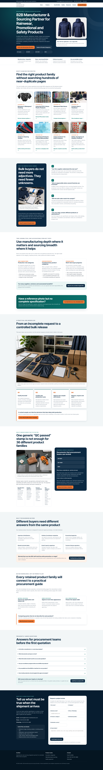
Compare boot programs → (60, 118)
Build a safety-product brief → (78, 149)
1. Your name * (53, 705)
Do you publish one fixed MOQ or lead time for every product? (33, 668)
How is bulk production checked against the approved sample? (33, 673)
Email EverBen (70, 755)
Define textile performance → (24, 149)
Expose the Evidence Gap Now (65, 487)
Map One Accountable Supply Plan (76, 285)
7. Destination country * (55, 722)
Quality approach (49, 759)
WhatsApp (85, 1)
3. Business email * (54, 710)
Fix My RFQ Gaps (82, 4)
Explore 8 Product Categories (43, 47)
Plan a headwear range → (77, 118)
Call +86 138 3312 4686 (72, 757)
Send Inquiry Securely (56, 739)
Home (41, 4)
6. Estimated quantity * (72, 716)
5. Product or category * (55, 716)
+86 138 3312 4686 (77, 1)
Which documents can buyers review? (28, 654)
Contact (74, 4)
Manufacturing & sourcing (51, 757)
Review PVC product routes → (42, 117)
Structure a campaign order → (42, 149)
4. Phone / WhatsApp (72, 710)
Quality (63, 4)
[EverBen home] (21, 5)
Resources (68, 4)
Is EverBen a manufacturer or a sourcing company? (31, 649)
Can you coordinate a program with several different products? (33, 663)
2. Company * (70, 705)
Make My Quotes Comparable (26, 621)
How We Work (57, 4)
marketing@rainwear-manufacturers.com (64, 1)
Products (47, 4)
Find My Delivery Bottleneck (77, 558)
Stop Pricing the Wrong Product (27, 223)
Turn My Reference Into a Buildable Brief (73, 301)
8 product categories (50, 755)
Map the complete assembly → (60, 149)
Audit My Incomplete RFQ (78, 680)
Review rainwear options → (24, 118)
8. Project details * (54, 728)
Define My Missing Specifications (25, 47)
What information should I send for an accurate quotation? (32, 658)
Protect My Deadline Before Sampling (28, 417)
